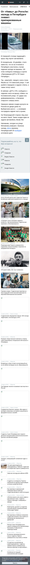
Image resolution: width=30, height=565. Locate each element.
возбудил (18, 130)
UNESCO (23, 7)
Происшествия (17, 29)
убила (9, 128)
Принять (15, 563)
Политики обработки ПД (13, 560)
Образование (14, 7)
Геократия (4, 7)
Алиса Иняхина (5, 27)
